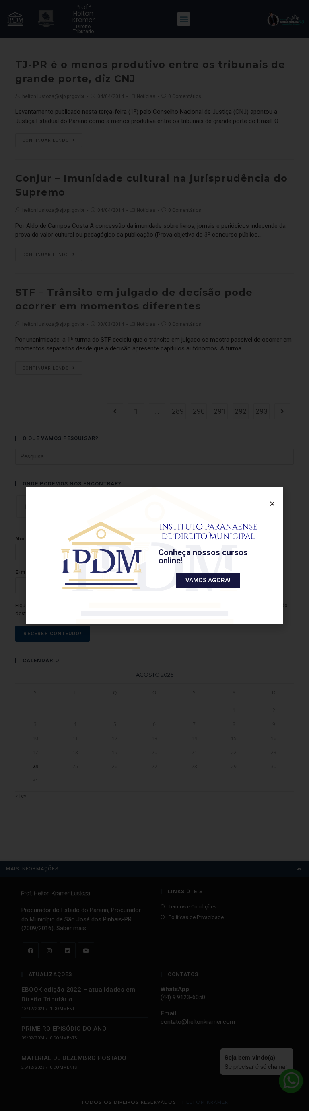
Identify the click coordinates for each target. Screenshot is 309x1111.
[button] (208, 580)
